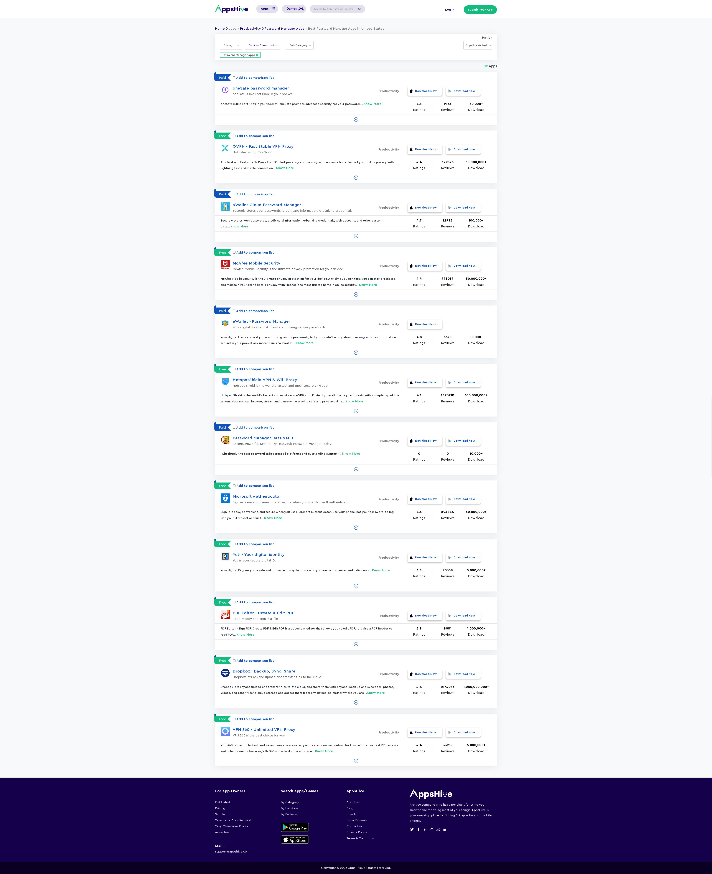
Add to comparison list (255, 77)
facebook (418, 829)
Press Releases (357, 820)
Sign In (220, 814)
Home (220, 28)
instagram (431, 829)
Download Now (426, 91)
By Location (289, 808)
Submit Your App (480, 9)
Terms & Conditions (361, 838)
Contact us (354, 826)
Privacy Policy (357, 832)
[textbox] (229, 45)
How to (352, 814)
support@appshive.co (231, 851)
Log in (449, 9)
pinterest (425, 829)
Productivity (250, 28)
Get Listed (222, 802)
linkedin (444, 829)
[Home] (233, 9)
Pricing (220, 808)
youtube (438, 829)
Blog (350, 808)
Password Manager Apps (284, 28)
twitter (412, 829)
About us (353, 802)
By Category (290, 802)
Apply (359, 9)
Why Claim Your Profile (231, 826)
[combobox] (231, 45)
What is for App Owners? (233, 820)
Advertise (222, 832)
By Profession (291, 814)
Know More (373, 103)
